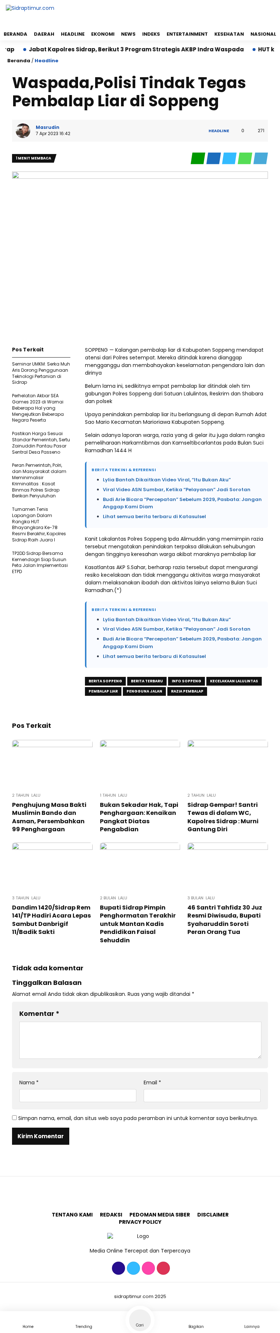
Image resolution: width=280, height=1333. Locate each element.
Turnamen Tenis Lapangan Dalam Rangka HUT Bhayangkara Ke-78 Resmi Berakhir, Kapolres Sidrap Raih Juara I (39, 524)
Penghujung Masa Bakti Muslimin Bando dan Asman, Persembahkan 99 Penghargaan (49, 817)
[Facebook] (117, 1268)
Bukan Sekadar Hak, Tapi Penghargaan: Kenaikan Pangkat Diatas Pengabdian (139, 817)
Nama (29, 1082)
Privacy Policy (140, 1222)
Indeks (151, 34)
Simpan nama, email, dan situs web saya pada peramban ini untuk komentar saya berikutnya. (138, 1118)
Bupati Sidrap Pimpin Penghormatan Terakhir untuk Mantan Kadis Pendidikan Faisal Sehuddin (138, 923)
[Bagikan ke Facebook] (214, 158)
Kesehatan (229, 34)
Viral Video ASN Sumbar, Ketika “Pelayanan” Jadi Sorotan (176, 489)
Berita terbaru (147, 681)
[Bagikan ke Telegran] (260, 158)
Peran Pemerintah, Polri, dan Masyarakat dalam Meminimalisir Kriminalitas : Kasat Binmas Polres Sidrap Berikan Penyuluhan (39, 480)
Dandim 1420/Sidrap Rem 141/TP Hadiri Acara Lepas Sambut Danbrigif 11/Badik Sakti (51, 919)
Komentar (39, 1013)
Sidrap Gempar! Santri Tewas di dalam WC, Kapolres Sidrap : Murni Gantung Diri (222, 817)
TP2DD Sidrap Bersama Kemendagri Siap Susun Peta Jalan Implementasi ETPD (40, 562)
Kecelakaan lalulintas (234, 681)
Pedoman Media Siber (159, 1214)
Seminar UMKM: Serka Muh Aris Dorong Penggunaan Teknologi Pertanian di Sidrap (41, 373)
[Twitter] (132, 1268)
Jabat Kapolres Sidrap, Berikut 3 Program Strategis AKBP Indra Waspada (118, 49)
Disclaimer (213, 1214)
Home (28, 1326)
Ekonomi (102, 34)
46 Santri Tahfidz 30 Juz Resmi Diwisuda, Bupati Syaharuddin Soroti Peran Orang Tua (224, 919)
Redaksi (111, 1214)
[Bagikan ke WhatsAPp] (245, 158)
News (128, 34)
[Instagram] (147, 1268)
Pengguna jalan (144, 691)
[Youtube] (162, 1268)
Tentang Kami (72, 1214)
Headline (73, 34)
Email (152, 1082)
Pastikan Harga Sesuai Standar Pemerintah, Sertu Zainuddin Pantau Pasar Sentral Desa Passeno (41, 442)
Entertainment (187, 34)
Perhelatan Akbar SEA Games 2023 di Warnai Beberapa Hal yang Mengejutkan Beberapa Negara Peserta (38, 408)
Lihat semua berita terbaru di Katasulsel (154, 516)
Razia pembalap (187, 691)
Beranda (15, 34)
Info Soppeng (186, 681)
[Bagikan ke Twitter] (230, 158)
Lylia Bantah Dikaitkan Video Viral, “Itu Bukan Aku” (167, 479)
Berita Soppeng (105, 681)
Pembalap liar (103, 691)
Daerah (44, 34)
